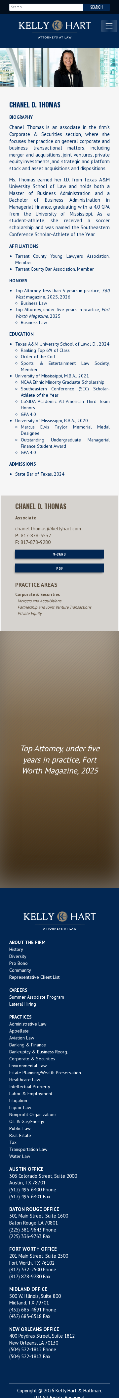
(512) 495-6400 (25, 1189)
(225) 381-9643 (25, 1230)
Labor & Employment (30, 1094)
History (16, 949)
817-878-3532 (36, 535)
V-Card (59, 554)
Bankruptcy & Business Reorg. (38, 1052)
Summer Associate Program (36, 997)
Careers (18, 990)
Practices (20, 1017)
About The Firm (27, 942)
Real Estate (20, 1135)
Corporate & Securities (32, 1059)
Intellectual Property (29, 1087)
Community (20, 970)
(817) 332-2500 (25, 1269)
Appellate (19, 1031)
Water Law (19, 1156)
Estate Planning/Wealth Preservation (45, 1073)
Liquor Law (20, 1107)
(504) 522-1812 (25, 1349)
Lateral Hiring (22, 1004)
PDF (59, 568)
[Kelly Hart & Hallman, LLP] (59, 920)
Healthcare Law (24, 1080)
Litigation (18, 1100)
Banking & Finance (27, 1045)
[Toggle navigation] (109, 26)
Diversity (17, 956)
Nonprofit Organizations (33, 1114)
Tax (13, 1142)
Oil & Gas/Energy (26, 1121)
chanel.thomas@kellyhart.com (48, 528)
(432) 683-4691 (25, 1309)
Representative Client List (34, 977)
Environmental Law (28, 1066)
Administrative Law (27, 1024)
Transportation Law (28, 1149)
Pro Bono (18, 963)
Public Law (19, 1128)
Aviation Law (21, 1038)
